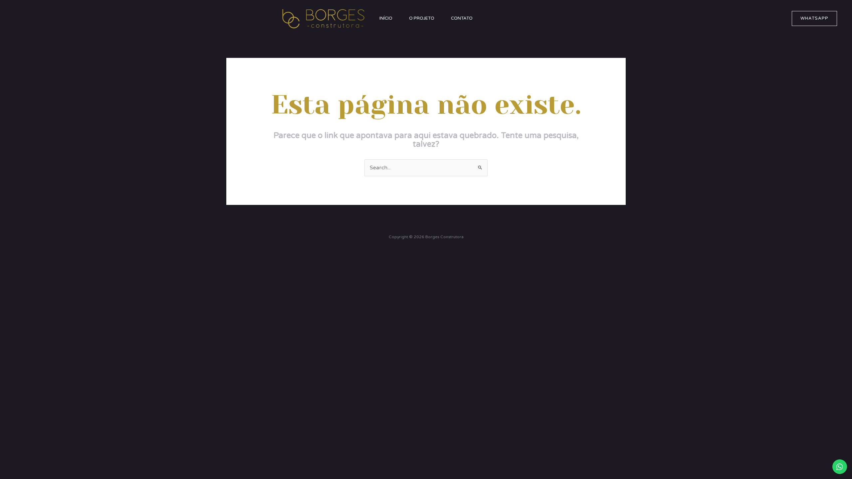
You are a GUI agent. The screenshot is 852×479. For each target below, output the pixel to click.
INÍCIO (385, 18)
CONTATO (462, 18)
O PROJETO (421, 18)
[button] (814, 18)
